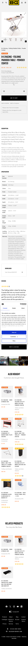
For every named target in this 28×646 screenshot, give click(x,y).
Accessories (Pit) (5, 404)
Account (17, 619)
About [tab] (23, 308)
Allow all (14, 332)
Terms (17, 623)
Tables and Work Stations (19, 408)
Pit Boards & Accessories (4, 440)
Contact (23, 617)
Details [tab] (14, 308)
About (10, 617)
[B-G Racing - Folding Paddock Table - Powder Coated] (5, 39)
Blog (17, 617)
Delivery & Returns (10, 620)
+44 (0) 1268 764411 (15, 629)
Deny (14, 340)
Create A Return (23, 620)
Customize (13, 336)
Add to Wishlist (5, 103)
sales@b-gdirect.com (15, 631)
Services (11, 623)
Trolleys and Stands (20, 439)
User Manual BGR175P (11, 272)
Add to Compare (14, 103)
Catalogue (4, 619)
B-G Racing (8, 71)
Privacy (4, 623)
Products (4, 617)
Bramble (14, 638)
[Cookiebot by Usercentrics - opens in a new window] (20, 304)
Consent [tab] (5, 308)
